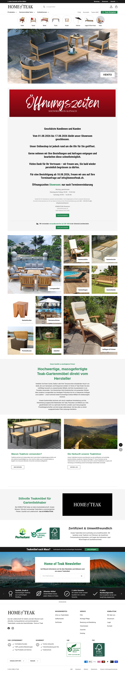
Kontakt (86, 12)
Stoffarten (58, 622)
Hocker (67, 25)
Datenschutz (94, 669)
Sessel (33, 25)
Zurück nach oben (62, 601)
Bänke (44, 25)
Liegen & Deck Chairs (89, 25)
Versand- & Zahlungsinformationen (108, 669)
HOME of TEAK (15, 669)
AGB (71, 669)
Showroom (105, 1)
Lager (109, 622)
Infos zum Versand (62, 227)
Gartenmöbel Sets (26, 12)
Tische (55, 25)
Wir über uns (111, 615)
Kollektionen (42, 12)
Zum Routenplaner (62, 215)
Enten (100, 25)
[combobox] (70, 7)
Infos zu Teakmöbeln (62, 615)
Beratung (96, 1)
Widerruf (86, 669)
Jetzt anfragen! (91, 549)
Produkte (11, 12)
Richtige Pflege (85, 619)
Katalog (82, 633)
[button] (116, 7)
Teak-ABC (95, 12)
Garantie (82, 630)
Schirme (78, 25)
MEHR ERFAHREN (18, 467)
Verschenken (84, 626)
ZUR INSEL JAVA (74, 467)
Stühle (22, 25)
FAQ (79, 12)
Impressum (78, 669)
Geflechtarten (59, 619)
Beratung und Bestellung (88, 622)
